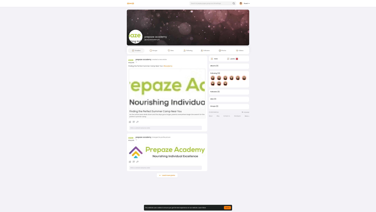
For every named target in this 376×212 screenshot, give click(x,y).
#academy (168, 66)
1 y (136, 62)
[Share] (137, 122)
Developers (237, 116)
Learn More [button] (202, 208)
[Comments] (133, 122)
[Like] (133, 122)
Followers (213, 91)
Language (246, 112)
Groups (213, 106)
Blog (218, 116)
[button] (213, 3)
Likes (212, 99)
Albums (213, 66)
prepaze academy (155, 37)
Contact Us (226, 116)
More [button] (246, 116)
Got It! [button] (227, 208)
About (210, 116)
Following (213, 73)
